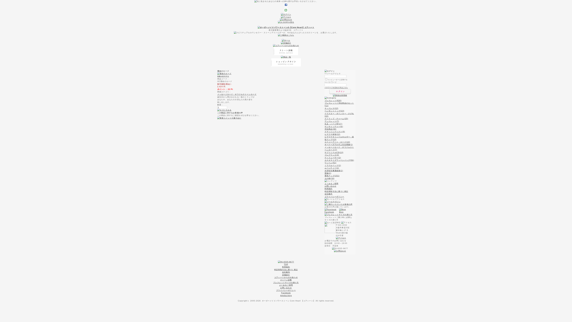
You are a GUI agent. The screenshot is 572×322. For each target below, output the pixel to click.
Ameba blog (286, 296)
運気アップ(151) (332, 176)
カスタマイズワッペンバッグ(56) (339, 160)
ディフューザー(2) (333, 158)
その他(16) (329, 178)
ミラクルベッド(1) (333, 165)
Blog (341, 212)
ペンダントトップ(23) (334, 111)
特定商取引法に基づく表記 (336, 191)
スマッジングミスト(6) (335, 132)
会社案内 (328, 194)
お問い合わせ (330, 186)
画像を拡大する (223, 76)
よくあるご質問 (331, 184)
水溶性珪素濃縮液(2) (334, 171)
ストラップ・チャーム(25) (336, 119)
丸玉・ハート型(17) (333, 124)
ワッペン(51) (330, 163)
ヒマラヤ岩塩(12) (332, 134)
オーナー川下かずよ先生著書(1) (339, 144)
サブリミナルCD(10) (334, 152)
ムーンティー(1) (332, 168)
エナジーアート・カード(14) (337, 142)
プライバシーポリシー (334, 197)
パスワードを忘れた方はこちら (336, 87)
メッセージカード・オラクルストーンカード (237, 94)
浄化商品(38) (330, 129)
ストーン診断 (286, 280)
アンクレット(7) (332, 121)
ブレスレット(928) (333, 101)
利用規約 (328, 189)
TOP (286, 264)
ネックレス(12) (331, 108)
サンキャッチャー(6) (334, 126)
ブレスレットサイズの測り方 (286, 283)
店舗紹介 (286, 275)
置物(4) (328, 173)
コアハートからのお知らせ (286, 277)
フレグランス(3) (332, 155)
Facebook (329, 212)
